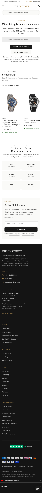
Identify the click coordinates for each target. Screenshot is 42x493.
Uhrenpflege (6, 430)
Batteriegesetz (5, 471)
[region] (21, 114)
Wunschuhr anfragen (21, 52)
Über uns (5, 410)
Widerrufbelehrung (7, 466)
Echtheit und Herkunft (9, 423)
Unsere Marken (7, 342)
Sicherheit (5, 371)
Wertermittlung (7, 360)
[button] (38, 6)
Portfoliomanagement (9, 434)
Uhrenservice (6, 417)
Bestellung (5, 375)
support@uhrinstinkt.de (12, 282)
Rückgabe (5, 392)
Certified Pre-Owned (9, 339)
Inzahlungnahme (7, 357)
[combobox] (21, 12)
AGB (15, 466)
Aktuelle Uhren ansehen (21, 47)
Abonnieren (21, 229)
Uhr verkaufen (6, 353)
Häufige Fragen (7, 406)
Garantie (5, 395)
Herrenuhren (6, 329)
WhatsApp (8, 278)
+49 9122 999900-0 (12, 275)
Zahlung (4, 378)
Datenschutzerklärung (14, 235)
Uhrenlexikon (6, 427)
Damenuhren (6, 332)
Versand (4, 385)
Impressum (30, 466)
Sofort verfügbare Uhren (10, 336)
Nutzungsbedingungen (28, 235)
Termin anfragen (7, 313)
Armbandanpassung (8, 413)
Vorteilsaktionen (7, 420)
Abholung (5, 388)
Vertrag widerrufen (17, 471)
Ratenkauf (5, 382)
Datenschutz (22, 466)
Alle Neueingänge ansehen (11, 86)
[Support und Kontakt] (37, 488)
